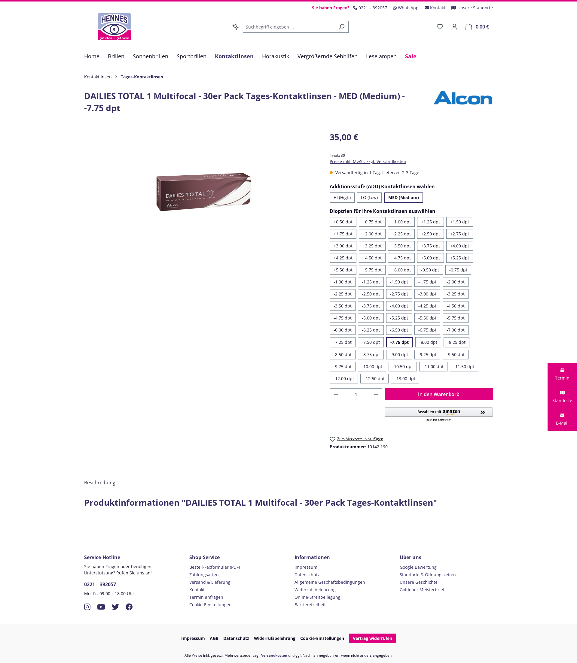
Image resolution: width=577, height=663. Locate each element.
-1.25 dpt (371, 282)
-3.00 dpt (427, 294)
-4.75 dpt (343, 318)
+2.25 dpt (401, 234)
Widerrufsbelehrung (315, 589)
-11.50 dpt (464, 366)
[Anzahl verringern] (336, 394)
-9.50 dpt (456, 354)
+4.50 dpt (372, 258)
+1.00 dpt (401, 222)
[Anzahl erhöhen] (376, 394)
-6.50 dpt (399, 330)
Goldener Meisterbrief (422, 589)
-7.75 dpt (399, 342)
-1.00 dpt (343, 282)
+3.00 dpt (343, 246)
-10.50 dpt (402, 366)
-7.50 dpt (371, 342)
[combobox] (289, 27)
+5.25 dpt (459, 258)
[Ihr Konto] (454, 27)
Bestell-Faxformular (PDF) (214, 567)
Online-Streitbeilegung (317, 597)
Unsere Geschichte (419, 582)
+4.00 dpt (459, 246)
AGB (214, 638)
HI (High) (342, 197)
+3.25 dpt (372, 246)
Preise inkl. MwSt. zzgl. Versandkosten (368, 161)
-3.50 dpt (343, 306)
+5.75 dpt (372, 270)
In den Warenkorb (438, 394)
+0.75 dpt (372, 222)
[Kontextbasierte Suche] (235, 27)
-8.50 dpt (343, 354)
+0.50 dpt (343, 222)
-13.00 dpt (405, 378)
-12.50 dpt (374, 378)
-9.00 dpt (399, 354)
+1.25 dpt (430, 222)
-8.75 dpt (371, 354)
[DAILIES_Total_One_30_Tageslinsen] (200, 195)
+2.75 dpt (459, 234)
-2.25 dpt (343, 294)
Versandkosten (274, 655)
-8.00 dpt (428, 342)
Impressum (306, 567)
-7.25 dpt (343, 342)
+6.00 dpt (401, 270)
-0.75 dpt (458, 270)
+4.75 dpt (401, 258)
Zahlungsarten (204, 574)
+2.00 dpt (372, 234)
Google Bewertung (418, 567)
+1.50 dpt (459, 222)
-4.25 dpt (427, 306)
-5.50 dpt (427, 318)
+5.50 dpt (343, 270)
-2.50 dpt (371, 294)
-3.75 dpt (371, 306)
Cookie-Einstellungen (210, 604)
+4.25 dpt (343, 258)
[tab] (99, 482)
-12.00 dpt (344, 378)
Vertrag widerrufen (372, 638)
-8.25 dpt (456, 342)
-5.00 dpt (371, 318)
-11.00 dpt (433, 366)
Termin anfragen (206, 597)
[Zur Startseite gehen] (114, 26)
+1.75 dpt (343, 234)
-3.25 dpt (456, 294)
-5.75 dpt (456, 318)
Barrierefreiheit (310, 604)
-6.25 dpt (371, 330)
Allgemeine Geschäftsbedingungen (330, 582)
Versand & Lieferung (209, 582)
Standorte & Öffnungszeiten (428, 574)
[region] (201, 195)
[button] (439, 414)
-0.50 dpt (430, 270)
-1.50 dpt (399, 282)
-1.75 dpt (427, 282)
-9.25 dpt (427, 354)
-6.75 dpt (427, 330)
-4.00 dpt (399, 306)
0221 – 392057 (100, 584)
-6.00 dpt (343, 330)
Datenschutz (307, 574)
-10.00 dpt (372, 366)
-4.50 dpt (456, 306)
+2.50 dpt (430, 234)
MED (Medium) (403, 197)
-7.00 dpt (456, 330)
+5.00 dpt (430, 258)
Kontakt (197, 589)
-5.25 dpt (399, 318)
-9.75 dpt (343, 366)
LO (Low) (369, 197)
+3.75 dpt (430, 246)
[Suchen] (341, 27)
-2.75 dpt (399, 294)
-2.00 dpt (456, 282)
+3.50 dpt (401, 246)
